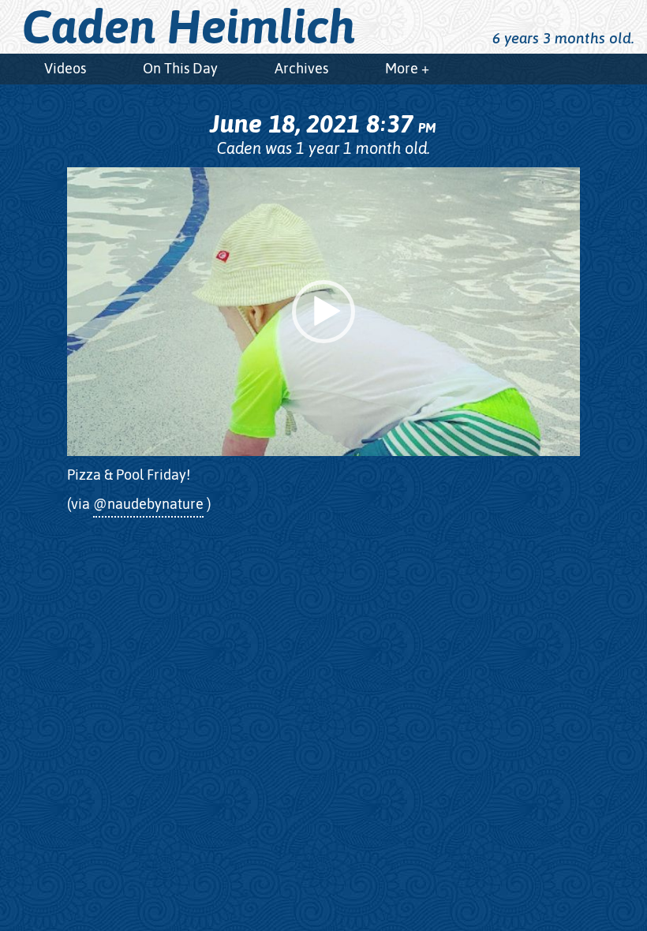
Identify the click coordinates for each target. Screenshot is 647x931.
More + (407, 68)
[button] (323, 311)
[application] (323, 311)
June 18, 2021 (323, 123)
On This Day (180, 68)
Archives (301, 68)
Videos (65, 68)
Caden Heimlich (189, 26)
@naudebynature (148, 503)
